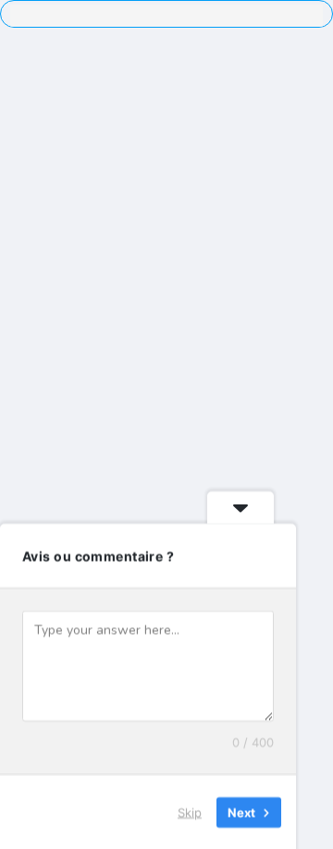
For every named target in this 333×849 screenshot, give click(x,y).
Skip (190, 811)
